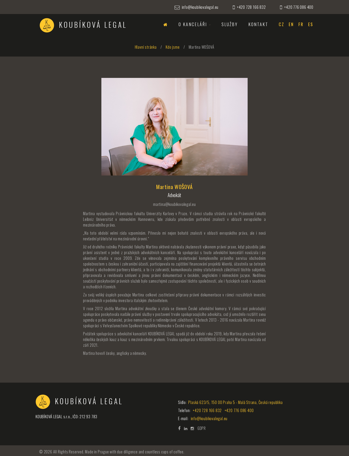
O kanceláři (193, 24)
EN (291, 24)
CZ (281, 24)
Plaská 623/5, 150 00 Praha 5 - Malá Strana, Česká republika (235, 402)
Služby (230, 24)
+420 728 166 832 (251, 7)
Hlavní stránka (146, 47)
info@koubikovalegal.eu (200, 7)
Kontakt (258, 24)
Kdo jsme (172, 47)
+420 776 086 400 (298, 7)
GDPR (202, 428)
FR (301, 24)
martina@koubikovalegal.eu (174, 204)
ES (310, 24)
